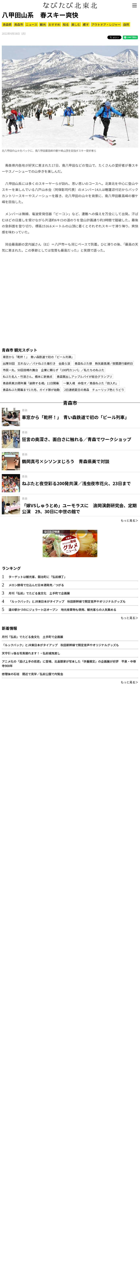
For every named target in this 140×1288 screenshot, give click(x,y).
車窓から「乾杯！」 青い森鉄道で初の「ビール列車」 (38, 357)
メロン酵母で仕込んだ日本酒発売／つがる (36, 585)
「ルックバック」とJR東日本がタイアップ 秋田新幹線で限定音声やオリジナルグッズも (67, 601)
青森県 (7, 24)
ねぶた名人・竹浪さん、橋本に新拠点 (27, 376)
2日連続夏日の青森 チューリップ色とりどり (94, 389)
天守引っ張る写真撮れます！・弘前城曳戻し (31, 653)
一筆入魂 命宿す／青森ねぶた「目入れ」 (91, 383)
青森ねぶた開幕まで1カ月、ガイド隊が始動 (31, 389)
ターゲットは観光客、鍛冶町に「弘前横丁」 (38, 577)
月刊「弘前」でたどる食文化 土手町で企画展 (39, 593)
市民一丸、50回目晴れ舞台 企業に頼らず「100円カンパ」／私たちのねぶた (53, 370)
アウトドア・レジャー (106, 24)
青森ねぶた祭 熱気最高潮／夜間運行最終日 (104, 363)
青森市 (18, 24)
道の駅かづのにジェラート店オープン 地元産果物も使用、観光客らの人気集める (62, 609)
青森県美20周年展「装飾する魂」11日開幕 (31, 383)
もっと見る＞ (129, 520)
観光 (43, 24)
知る (66, 24)
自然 (126, 24)
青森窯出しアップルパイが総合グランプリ (84, 376)
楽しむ (75, 24)
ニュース (31, 24)
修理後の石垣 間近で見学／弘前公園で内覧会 (32, 674)
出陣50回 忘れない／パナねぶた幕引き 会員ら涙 (36, 363)
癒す (86, 24)
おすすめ (54, 24)
